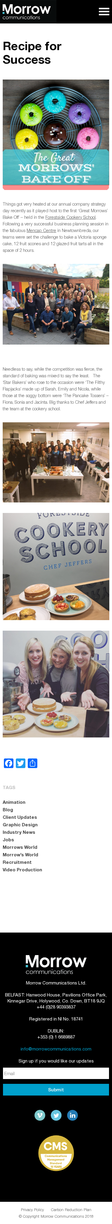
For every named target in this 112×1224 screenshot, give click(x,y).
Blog (8, 809)
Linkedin (72, 1115)
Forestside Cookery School (70, 217)
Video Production (22, 869)
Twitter (56, 1115)
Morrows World (20, 847)
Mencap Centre (41, 230)
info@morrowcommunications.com (56, 1048)
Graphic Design (20, 824)
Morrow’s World (20, 854)
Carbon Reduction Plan (71, 1209)
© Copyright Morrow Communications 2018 (56, 1216)
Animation (14, 802)
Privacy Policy (32, 1209)
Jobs (8, 839)
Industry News (19, 832)
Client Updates (20, 817)
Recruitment (17, 862)
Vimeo (40, 1115)
